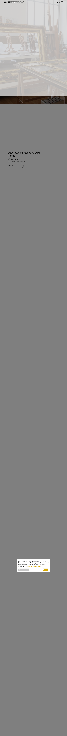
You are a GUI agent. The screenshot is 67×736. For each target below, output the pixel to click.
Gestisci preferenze (24, 569)
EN (58, 2)
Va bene (45, 569)
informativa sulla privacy (34, 566)
